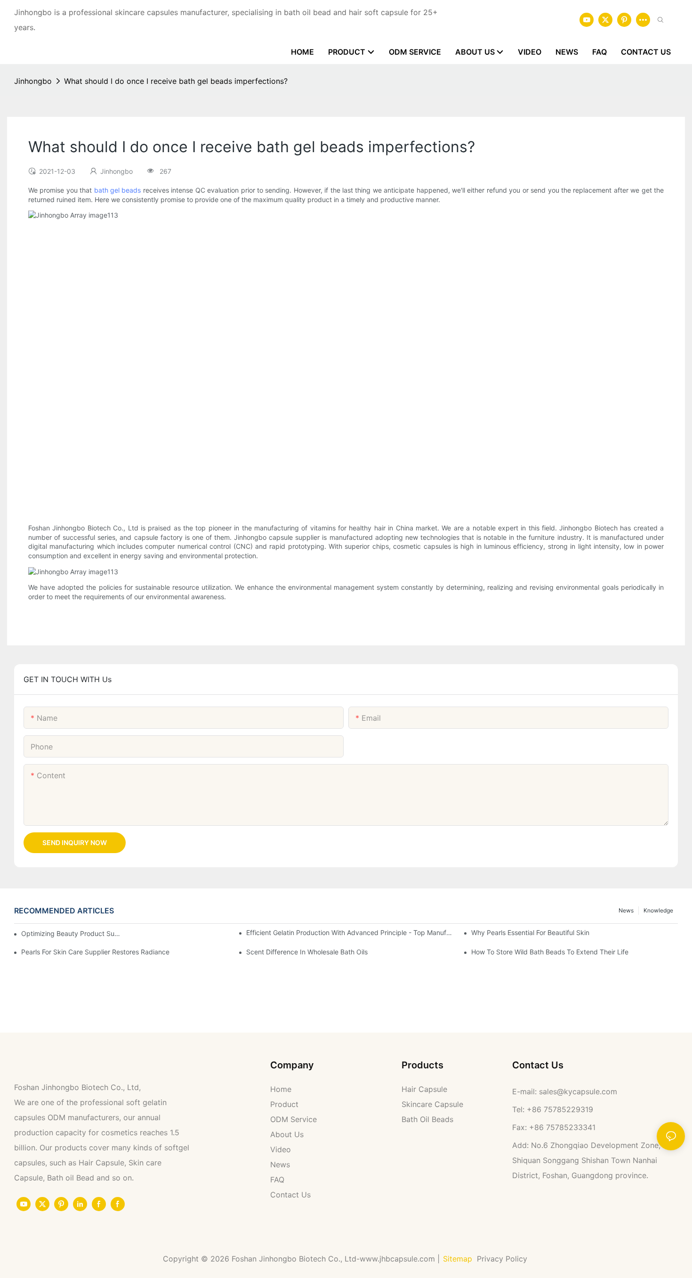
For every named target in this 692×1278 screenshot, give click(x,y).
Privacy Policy (503, 1258)
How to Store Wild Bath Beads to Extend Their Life (549, 952)
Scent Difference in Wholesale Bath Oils (307, 952)
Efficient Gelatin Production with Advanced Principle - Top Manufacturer (349, 932)
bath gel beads (117, 190)
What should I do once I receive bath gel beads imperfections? (176, 81)
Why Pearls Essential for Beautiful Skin (530, 932)
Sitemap (457, 1258)
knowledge (658, 910)
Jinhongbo (33, 81)
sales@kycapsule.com (578, 1091)
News (626, 910)
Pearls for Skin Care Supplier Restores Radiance (95, 952)
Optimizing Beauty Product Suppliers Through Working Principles (71, 933)
